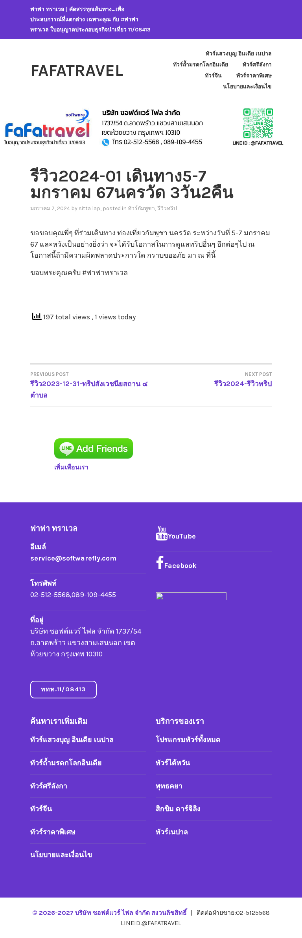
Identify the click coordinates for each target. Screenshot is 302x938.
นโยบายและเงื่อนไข (247, 86)
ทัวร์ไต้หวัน (173, 762)
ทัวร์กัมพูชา (141, 208)
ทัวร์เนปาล (172, 832)
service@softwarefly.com (73, 558)
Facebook (180, 565)
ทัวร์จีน (213, 75)
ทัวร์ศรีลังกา (257, 64)
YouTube (182, 536)
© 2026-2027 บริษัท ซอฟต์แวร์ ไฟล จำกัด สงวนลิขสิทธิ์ (110, 912)
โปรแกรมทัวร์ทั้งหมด (188, 739)
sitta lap (89, 208)
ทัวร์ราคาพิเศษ (254, 75)
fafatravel (76, 70)
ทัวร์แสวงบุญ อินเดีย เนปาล (239, 53)
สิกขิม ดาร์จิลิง (178, 808)
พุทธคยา (169, 786)
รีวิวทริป (167, 208)
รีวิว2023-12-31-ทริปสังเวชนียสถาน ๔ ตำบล (89, 385)
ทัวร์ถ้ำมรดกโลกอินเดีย (200, 64)
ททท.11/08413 (63, 689)
